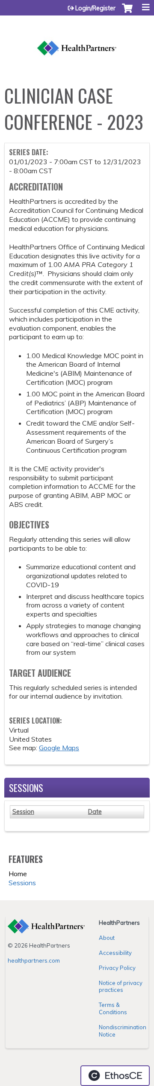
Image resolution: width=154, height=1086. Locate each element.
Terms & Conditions (113, 1008)
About (107, 937)
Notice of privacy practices (120, 986)
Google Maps (59, 747)
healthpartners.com (34, 960)
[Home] (77, 38)
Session (23, 812)
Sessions (22, 882)
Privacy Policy (117, 967)
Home (18, 873)
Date (95, 812)
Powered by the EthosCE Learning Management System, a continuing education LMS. (115, 1075)
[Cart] (127, 12)
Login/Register (95, 8)
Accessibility (115, 952)
